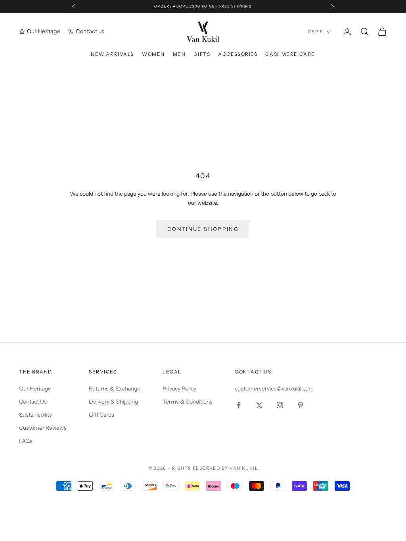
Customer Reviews (43, 427)
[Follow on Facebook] (239, 405)
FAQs (26, 440)
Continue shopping (203, 229)
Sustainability (35, 414)
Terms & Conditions (188, 401)
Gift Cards (101, 414)
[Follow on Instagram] (280, 405)
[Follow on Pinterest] (300, 405)
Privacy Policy (179, 388)
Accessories (237, 54)
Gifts (201, 54)
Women (153, 54)
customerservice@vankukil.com (274, 388)
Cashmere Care (290, 54)
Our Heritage (35, 388)
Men (179, 54)
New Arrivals (112, 54)
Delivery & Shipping (113, 401)
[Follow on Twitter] (259, 405)
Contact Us (33, 401)
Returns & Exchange (114, 388)
